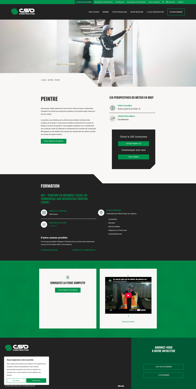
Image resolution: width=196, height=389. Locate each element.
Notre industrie (136, 12)
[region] (26, 371)
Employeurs (120, 2)
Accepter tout (36, 380)
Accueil (43, 80)
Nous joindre (134, 157)
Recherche (162, 2)
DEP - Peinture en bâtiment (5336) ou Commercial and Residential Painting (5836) (64, 199)
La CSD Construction (155, 12)
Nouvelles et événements (104, 2)
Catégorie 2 (53, 226)
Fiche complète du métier (53, 141)
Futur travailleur (119, 12)
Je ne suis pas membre (163, 367)
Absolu (121, 386)
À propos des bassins (49, 250)
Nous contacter (154, 2)
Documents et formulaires (136, 2)
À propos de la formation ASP (83, 250)
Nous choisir (94, 12)
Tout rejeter (16, 380)
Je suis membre (163, 375)
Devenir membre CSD (133, 144)
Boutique (172, 2)
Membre (106, 12)
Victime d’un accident (84, 2)
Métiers (50, 80)
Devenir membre (176, 12)
